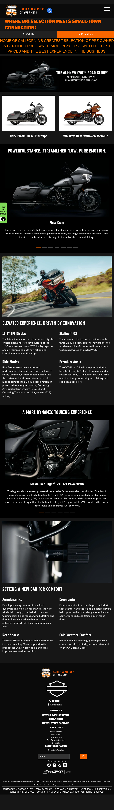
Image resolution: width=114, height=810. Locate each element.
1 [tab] (36, 247)
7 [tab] (74, 247)
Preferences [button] (68, 793)
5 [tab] (61, 247)
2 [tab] (43, 247)
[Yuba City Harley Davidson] (24, 10)
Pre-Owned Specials (56, 740)
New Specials (56, 737)
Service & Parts (56, 746)
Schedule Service (56, 750)
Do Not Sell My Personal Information (88, 789)
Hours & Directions (55, 714)
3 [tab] (49, 247)
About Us (56, 710)
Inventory (56, 727)
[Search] (83, 756)
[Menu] (107, 9)
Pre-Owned (56, 734)
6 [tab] (68, 247)
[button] (50, 11)
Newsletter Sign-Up (55, 723)
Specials (56, 743)
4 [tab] (55, 247)
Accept (44, 800)
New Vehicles (56, 731)
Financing (56, 719)
